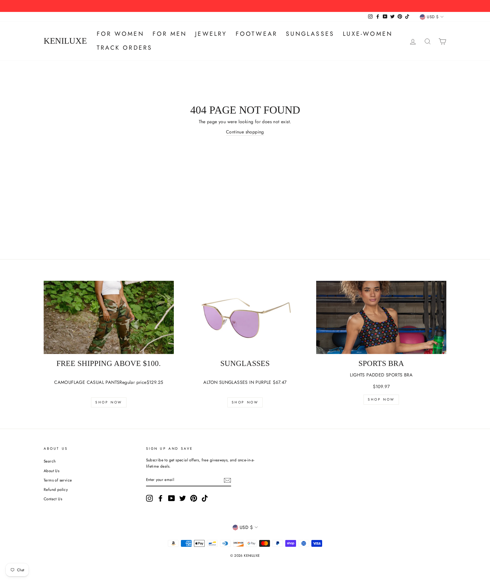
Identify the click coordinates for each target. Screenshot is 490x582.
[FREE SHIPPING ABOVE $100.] (109, 317)
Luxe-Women (367, 34)
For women (120, 34)
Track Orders (124, 47)
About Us (51, 471)
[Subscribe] (227, 480)
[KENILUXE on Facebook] (160, 498)
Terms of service (58, 480)
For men (170, 34)
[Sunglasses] (245, 317)
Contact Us (53, 499)
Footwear (257, 34)
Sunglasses (310, 34)
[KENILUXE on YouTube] (171, 498)
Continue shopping (245, 132)
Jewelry (211, 34)
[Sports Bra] (381, 317)
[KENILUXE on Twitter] (182, 498)
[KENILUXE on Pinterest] (193, 498)
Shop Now (108, 402)
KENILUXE (65, 41)
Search (50, 461)
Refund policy (56, 489)
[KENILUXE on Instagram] (149, 498)
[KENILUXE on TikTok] (204, 498)
